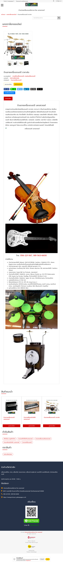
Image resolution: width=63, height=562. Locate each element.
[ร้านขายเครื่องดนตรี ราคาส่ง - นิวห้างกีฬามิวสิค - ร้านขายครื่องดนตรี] (18, 45)
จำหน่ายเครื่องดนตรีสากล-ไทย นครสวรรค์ (33, 532)
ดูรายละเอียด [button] (11, 426)
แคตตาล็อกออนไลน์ (12, 14)
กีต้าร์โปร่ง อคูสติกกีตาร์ (9, 439)
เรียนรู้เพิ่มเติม (28, 560)
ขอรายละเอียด (8, 84)
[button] (6, 89)
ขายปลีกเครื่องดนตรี (18, 76)
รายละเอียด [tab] (8, 99)
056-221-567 (26, 255)
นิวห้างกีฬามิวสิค (14, 78)
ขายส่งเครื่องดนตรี (30, 76)
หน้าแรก (3, 14)
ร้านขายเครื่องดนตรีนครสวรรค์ (43, 439)
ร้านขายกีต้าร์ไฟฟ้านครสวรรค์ (25, 439)
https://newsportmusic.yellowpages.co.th (14, 497)
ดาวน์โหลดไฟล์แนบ (9, 93)
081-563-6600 (40, 255)
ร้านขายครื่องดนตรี (16, 80)
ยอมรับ (47, 559)
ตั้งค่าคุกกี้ (42, 559)
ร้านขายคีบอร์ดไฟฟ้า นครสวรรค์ (11, 442)
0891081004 (34, 525)
